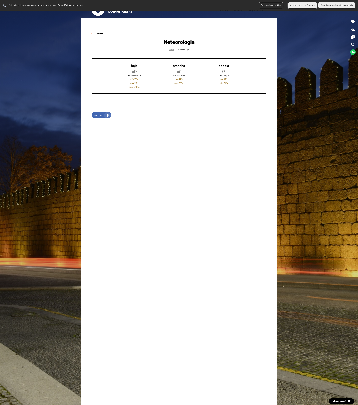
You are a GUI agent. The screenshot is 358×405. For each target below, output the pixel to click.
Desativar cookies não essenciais (337, 5)
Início (171, 50)
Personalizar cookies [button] (271, 5)
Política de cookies (73, 5)
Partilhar (98, 115)
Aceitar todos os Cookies (302, 5)
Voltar (100, 33)
